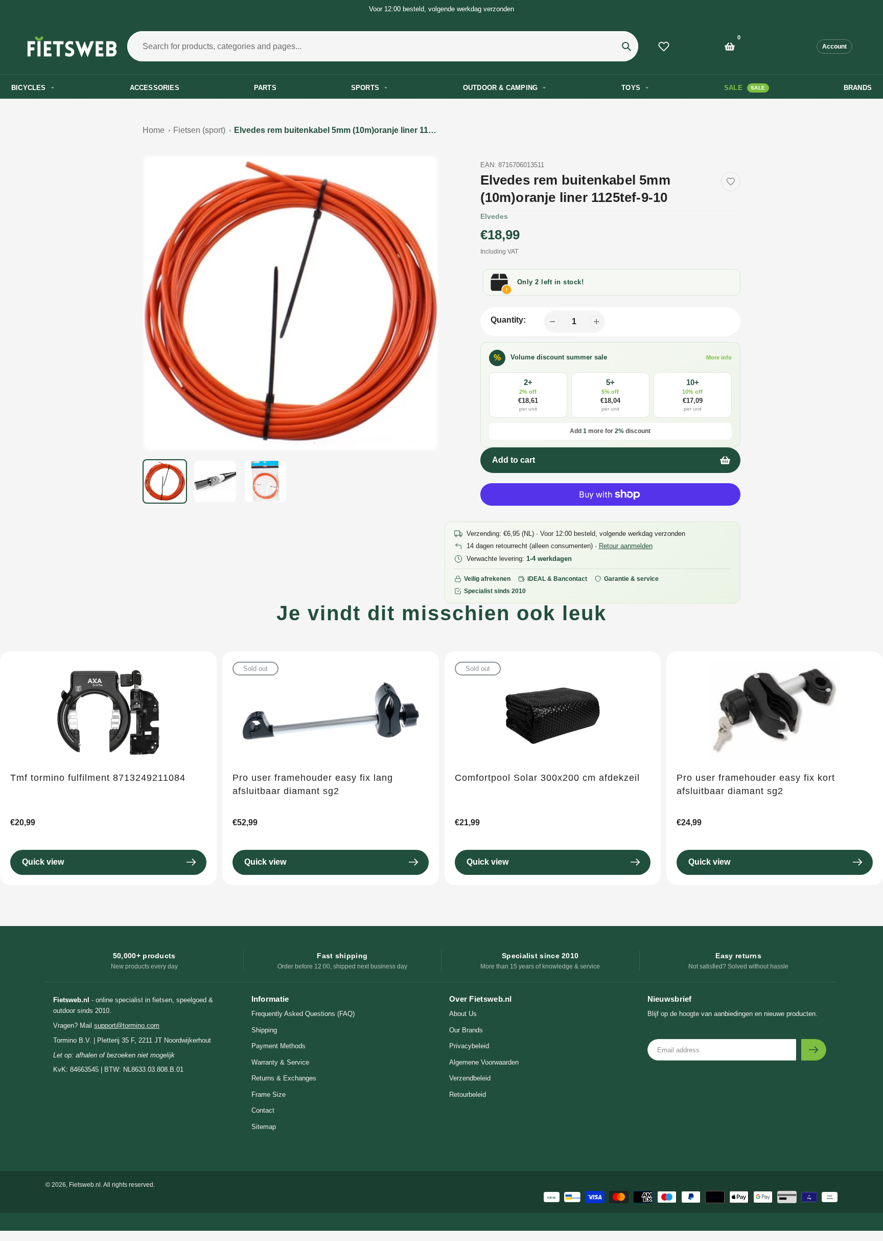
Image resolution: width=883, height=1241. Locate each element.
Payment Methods (278, 1046)
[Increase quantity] (596, 321)
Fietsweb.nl (85, 1184)
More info (719, 357)
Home (154, 130)
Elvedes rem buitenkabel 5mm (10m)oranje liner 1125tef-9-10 (336, 130)
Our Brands (466, 1030)
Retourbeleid (467, 1094)
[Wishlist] (664, 46)
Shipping (264, 1030)
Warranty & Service (280, 1062)
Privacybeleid (469, 1046)
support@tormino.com (126, 1025)
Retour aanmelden (626, 546)
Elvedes (494, 216)
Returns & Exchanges (283, 1078)
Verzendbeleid (470, 1078)
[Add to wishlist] (730, 181)
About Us (463, 1014)
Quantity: (508, 319)
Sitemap (263, 1127)
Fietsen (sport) (199, 130)
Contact (262, 1110)
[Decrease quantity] (552, 321)
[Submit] (813, 1050)
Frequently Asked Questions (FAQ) (303, 1014)
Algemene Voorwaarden (484, 1062)
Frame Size (268, 1094)
